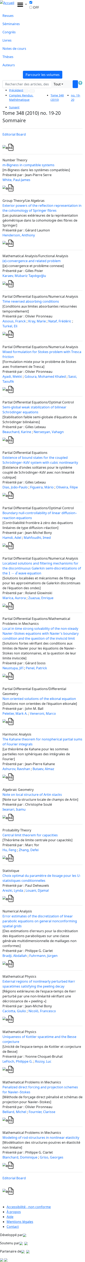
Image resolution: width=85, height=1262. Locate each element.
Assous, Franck (14, 321)
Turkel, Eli (9, 326)
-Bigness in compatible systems (28, 165)
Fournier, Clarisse (42, 1112)
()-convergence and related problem (31, 261)
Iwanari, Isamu (14, 809)
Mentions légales (20, 1221)
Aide (10, 1216)
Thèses (7, 57)
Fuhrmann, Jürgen (43, 955)
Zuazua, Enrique (40, 598)
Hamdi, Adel (11, 537)
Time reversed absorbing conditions (30, 301)
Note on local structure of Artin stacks (32, 794)
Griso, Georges (51, 1157)
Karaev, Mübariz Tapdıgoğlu (24, 275)
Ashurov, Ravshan (16, 769)
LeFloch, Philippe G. (17, 1061)
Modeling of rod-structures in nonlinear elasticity (40, 1137)
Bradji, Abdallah (14, 955)
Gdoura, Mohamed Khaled (45, 376)
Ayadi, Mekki (12, 376)
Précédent (16, 90)
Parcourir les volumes (43, 74)
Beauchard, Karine (16, 432)
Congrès (9, 32)
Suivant (14, 107)
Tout (57, 84)
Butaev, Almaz (43, 769)
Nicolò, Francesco (42, 1011)
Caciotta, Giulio (14, 1011)
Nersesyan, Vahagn (49, 432)
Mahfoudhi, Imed (37, 537)
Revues (8, 15)
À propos (14, 1212)
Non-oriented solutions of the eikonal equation (39, 698)
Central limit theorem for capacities (30, 835)
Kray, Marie (37, 321)
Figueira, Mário (42, 487)
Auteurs (8, 65)
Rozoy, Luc (43, 1061)
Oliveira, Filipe (67, 487)
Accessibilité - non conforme (29, 1207)
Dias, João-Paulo (15, 487)
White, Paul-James (16, 180)
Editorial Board (14, 134)
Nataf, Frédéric (59, 321)
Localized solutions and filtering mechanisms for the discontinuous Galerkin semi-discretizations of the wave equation (41, 568)
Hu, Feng (9, 850)
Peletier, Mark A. (14, 713)
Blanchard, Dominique (19, 1157)
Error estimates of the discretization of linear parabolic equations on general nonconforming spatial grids (39, 921)
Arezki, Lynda (12, 890)
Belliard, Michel (14, 1112)
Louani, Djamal (37, 890)
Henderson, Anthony (18, 235)
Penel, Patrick (36, 668)
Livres (7, 40)
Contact (13, 1226)
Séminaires (11, 24)
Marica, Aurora (14, 598)
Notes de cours (14, 48)
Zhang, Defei (29, 850)
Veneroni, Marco (43, 713)
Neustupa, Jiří (12, 668)
